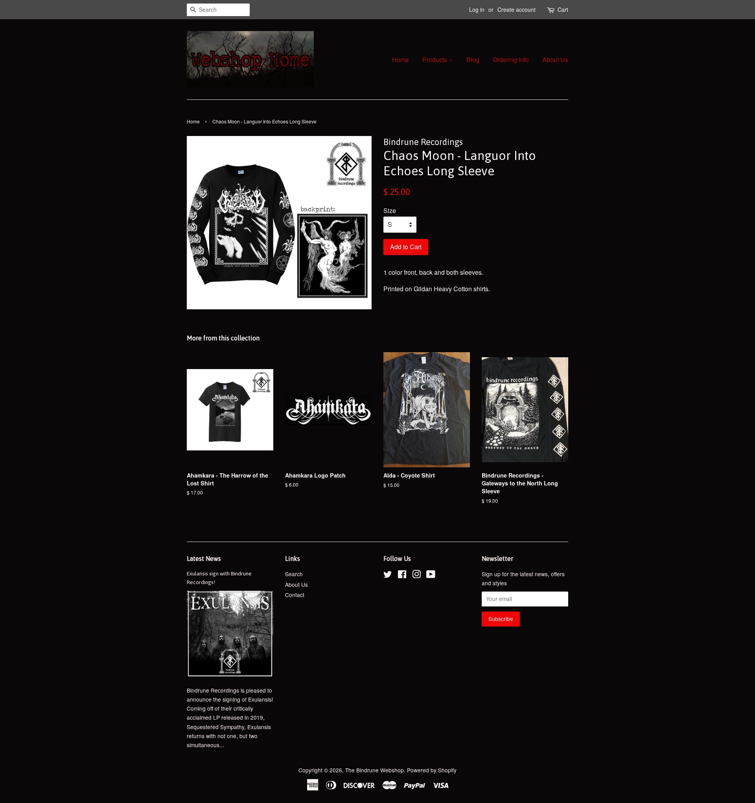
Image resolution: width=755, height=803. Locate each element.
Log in (476, 9)
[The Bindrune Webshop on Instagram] (416, 575)
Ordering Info (511, 59)
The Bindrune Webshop (374, 770)
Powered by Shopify (432, 770)
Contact (294, 595)
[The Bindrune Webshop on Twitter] (387, 575)
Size (389, 210)
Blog (472, 59)
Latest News (204, 558)
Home (400, 59)
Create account (516, 9)
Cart (563, 9)
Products (435, 59)
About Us (555, 59)
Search (294, 574)
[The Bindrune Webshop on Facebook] (402, 575)
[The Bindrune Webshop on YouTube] (430, 575)
